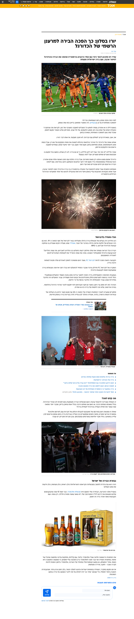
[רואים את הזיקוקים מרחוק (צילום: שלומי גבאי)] (78, 205)
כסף (73, 2)
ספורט (99, 2)
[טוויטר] (23, 6)
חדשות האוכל (101, 6)
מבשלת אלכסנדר (74, 492)
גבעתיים (93, 123)
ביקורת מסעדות (91, 6)
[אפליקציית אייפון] (26, 6)
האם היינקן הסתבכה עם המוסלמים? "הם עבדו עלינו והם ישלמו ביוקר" (88, 383)
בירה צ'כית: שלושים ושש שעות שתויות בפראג (97, 377)
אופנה (41, 2)
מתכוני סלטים (59, 6)
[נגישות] (2, 2)
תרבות (85, 2)
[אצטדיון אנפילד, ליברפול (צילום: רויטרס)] (78, 342)
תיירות (56, 2)
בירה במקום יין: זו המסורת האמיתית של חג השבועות (95, 389)
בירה (114, 577)
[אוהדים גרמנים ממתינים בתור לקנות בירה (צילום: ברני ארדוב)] (78, 449)
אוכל (68, 2)
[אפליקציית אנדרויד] (29, 6)
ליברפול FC (90, 260)
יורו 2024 (110, 577)
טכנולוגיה (48, 2)
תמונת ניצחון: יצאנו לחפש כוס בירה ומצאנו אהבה (96, 386)
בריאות (62, 2)
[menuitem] (104, 2)
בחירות (92, 2)
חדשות (105, 2)
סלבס (79, 2)
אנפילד (72, 243)
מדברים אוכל (67, 6)
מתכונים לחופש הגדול (79, 6)
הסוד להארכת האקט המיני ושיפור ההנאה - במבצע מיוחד (93, 392)
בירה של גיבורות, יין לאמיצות (104, 380)
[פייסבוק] (20, 6)
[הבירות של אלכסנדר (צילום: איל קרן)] (78, 527)
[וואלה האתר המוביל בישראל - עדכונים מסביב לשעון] (112, 2)
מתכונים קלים (49, 6)
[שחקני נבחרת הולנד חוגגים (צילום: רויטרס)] (78, 89)
